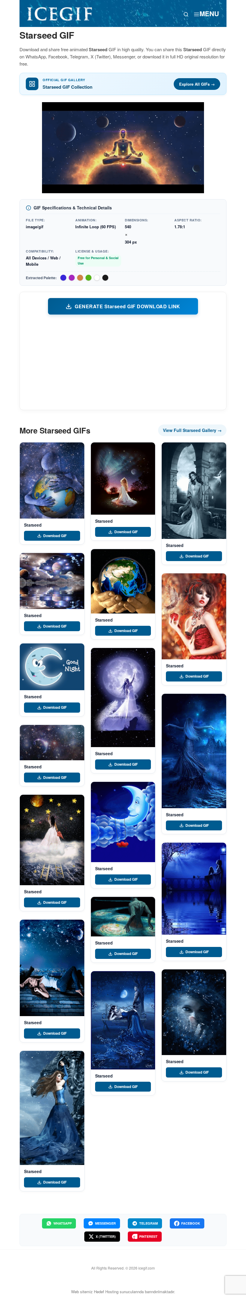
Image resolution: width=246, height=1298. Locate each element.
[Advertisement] (123, 362)
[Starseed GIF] (52, 480)
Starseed (33, 525)
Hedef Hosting (106, 1291)
